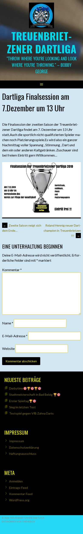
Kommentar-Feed (21, 494)
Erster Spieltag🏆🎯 (22, 401)
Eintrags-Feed (18, 487)
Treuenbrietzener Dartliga (41, 42)
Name (7, 323)
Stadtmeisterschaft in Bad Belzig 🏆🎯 (34, 394)
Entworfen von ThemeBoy (18, 521)
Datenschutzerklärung (24, 447)
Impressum (16, 441)
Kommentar (12, 270)
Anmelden (16, 481)
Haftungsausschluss (22, 453)
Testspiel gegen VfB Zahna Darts (31, 413)
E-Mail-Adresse (14, 336)
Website (8, 348)
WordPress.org (19, 500)
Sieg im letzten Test (22, 407)
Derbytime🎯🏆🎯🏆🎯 (25, 388)
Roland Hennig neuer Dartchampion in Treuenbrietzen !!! (62, 230)
